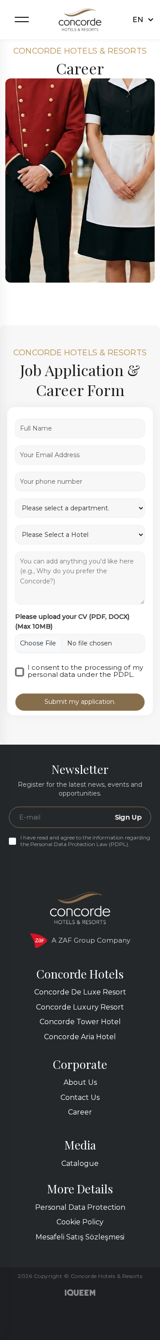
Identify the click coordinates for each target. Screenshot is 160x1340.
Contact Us (80, 1097)
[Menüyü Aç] (21, 19)
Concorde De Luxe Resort (80, 992)
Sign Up (128, 817)
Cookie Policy (80, 1222)
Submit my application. (80, 702)
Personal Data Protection (80, 1207)
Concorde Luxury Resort (80, 1007)
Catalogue (80, 1163)
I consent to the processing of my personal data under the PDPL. (85, 671)
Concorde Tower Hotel (80, 1022)
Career (80, 1112)
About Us (80, 1082)
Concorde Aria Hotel (80, 1037)
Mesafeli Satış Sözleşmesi (80, 1237)
